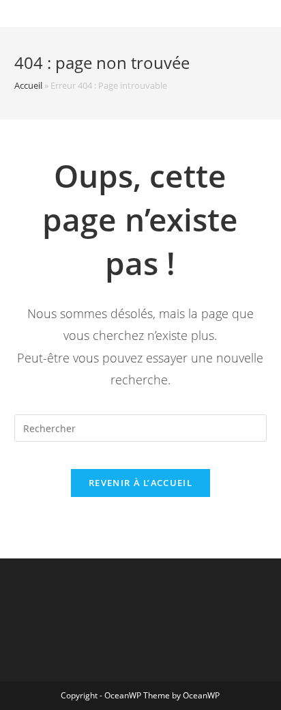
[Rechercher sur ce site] (140, 427)
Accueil (28, 85)
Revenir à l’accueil (140, 483)
